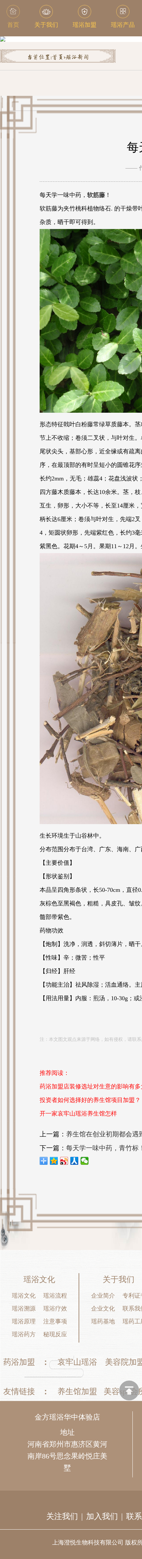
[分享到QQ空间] (54, 1161)
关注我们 (62, 1516)
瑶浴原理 (24, 1321)
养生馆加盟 (77, 1391)
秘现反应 (55, 1334)
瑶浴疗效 (55, 1308)
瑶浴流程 (55, 1295)
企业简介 (103, 1295)
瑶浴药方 (24, 1334)
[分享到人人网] (74, 1161)
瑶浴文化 (24, 1295)
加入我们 (102, 1516)
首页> (58, 57)
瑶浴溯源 (24, 1308)
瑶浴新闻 (77, 57)
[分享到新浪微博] (64, 1161)
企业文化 (103, 1308)
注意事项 (55, 1321)
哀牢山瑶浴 (77, 1362)
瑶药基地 (103, 1321)
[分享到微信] (85, 1161)
